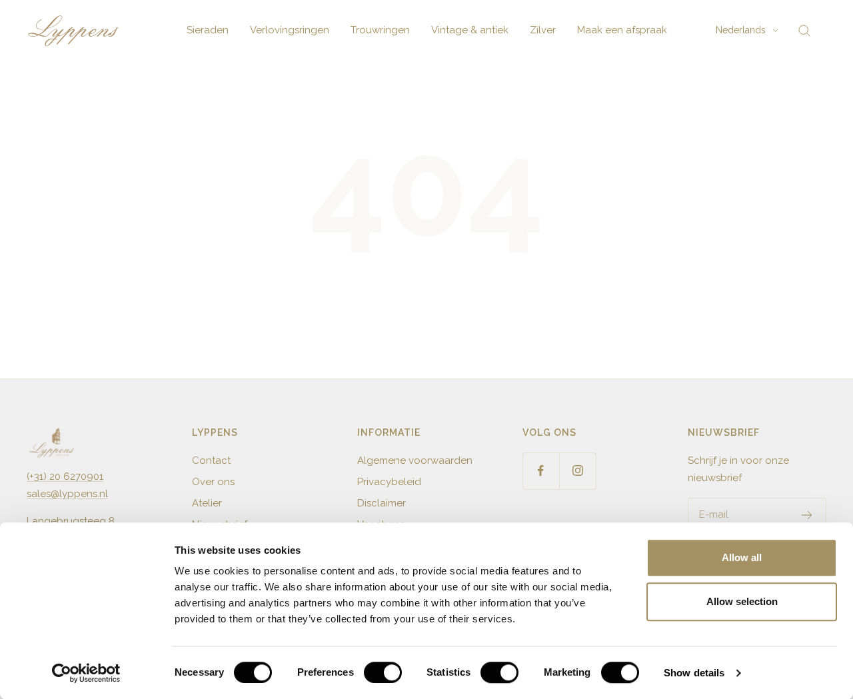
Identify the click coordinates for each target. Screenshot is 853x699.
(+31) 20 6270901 (65, 476)
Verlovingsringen (289, 30)
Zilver (543, 30)
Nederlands (741, 30)
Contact (211, 460)
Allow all (742, 557)
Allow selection (742, 601)
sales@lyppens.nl (67, 494)
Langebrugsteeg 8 (71, 521)
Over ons (213, 482)
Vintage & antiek (469, 30)
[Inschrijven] (807, 515)
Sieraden (208, 30)
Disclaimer (381, 503)
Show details (694, 672)
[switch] (383, 672)
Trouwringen (380, 30)
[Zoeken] (804, 31)
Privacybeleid (389, 482)
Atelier (207, 503)
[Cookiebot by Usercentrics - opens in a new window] (86, 673)
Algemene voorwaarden (414, 460)
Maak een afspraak (622, 30)
